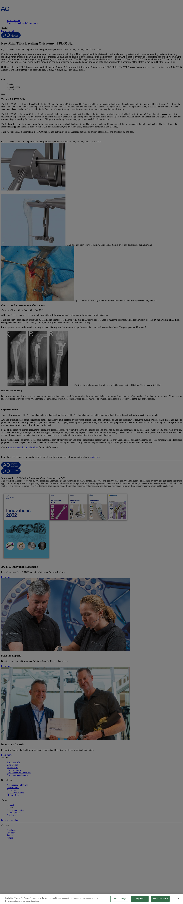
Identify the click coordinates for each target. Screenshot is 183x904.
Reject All (140, 899)
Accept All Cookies (160, 899)
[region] (91, 899)
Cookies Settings (119, 899)
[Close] (178, 899)
